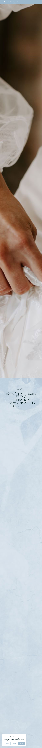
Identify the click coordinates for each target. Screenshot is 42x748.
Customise (7, 743)
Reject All (14, 743)
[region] (14, 740)
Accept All (21, 743)
